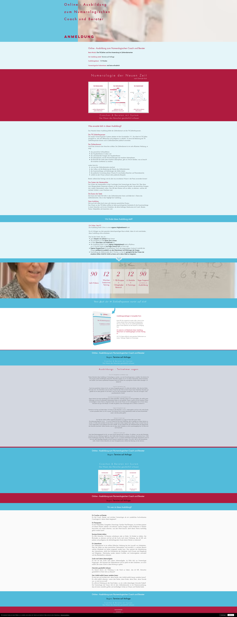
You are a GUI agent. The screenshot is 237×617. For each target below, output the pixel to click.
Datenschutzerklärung (65, 615)
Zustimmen (231, 615)
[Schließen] (235, 615)
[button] (102, 328)
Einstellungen (223, 615)
